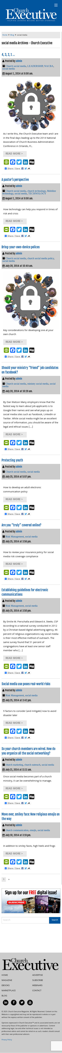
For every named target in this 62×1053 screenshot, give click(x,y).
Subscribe (37, 980)
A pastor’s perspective (15, 180)
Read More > (14, 154)
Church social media (16, 66)
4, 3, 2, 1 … (8, 55)
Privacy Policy (7, 1040)
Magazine (7, 980)
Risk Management (15, 536)
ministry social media (37, 383)
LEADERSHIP (35, 66)
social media (8, 68)
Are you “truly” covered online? (21, 525)
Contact (36, 990)
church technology (36, 191)
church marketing (14, 764)
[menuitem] (6, 1002)
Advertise (37, 975)
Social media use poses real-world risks (26, 684)
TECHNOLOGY (37, 193)
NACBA (48, 66)
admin (19, 61)
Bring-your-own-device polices (21, 247)
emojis (33, 830)
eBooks (6, 985)
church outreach (32, 764)
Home (5, 975)
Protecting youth (12, 460)
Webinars (37, 985)
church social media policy (40, 258)
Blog (4, 996)
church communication (17, 830)
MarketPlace (9, 990)
